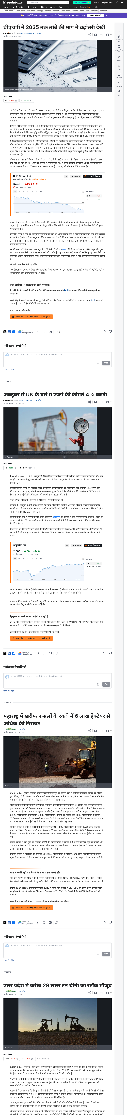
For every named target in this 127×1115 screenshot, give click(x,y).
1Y (32, 192)
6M (28, 192)
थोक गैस (56, 517)
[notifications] (117, 2)
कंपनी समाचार (103, 11)
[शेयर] (89, 34)
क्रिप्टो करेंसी (94, 11)
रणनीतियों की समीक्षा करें (39, 179)
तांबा (64, 249)
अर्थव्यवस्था (75, 11)
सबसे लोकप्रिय (21, 11)
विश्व (87, 11)
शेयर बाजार (56, 11)
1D (15, 192)
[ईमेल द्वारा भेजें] (50, 331)
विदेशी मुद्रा (40, 11)
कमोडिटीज (48, 11)
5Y (36, 192)
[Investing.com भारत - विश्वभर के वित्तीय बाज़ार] (13, 2)
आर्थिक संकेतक (65, 11)
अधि (41, 192)
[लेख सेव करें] (95, 34)
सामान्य (82, 11)
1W (19, 192)
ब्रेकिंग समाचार (31, 11)
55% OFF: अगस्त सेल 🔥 (82, 2)
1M (23, 192)
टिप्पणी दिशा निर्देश (8, 369)
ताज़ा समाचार (9, 11)
